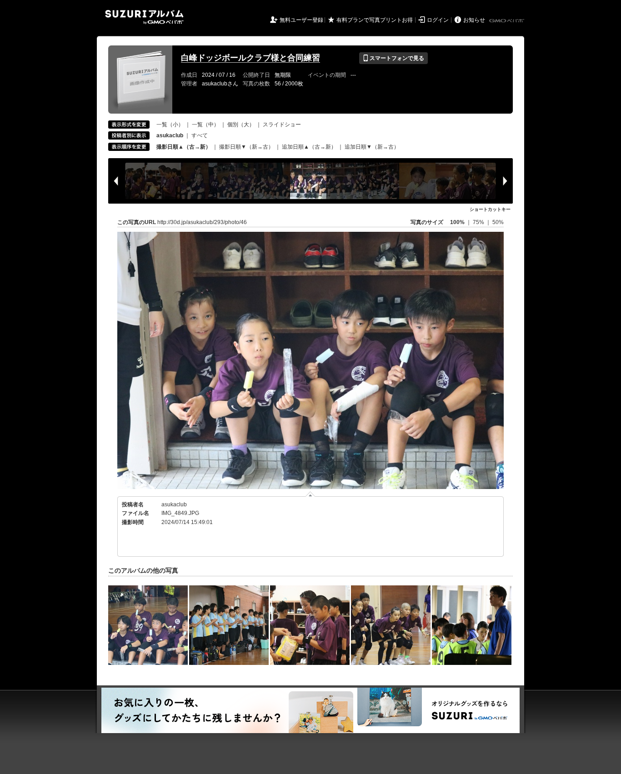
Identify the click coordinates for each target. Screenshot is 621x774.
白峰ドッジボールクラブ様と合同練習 (250, 57)
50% (498, 222)
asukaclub (174, 504)
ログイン (438, 20)
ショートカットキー (490, 209)
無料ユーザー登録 (301, 20)
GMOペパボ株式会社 (507, 20)
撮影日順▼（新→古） (246, 147)
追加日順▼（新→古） (372, 147)
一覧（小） (170, 124)
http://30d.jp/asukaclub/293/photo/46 (202, 222)
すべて (199, 135)
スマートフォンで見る (393, 58)
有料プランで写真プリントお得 (374, 20)
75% (479, 222)
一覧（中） (205, 124)
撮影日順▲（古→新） (183, 147)
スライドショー (282, 124)
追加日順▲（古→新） (309, 147)
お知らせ (474, 20)
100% (457, 222)
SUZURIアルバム (144, 17)
